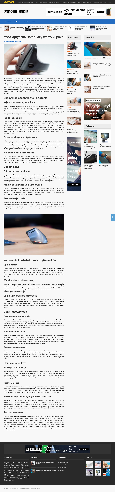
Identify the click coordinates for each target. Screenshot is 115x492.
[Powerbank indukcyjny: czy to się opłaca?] (57, 449)
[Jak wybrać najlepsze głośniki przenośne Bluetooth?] (78, 11)
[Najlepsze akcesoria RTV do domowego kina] (99, 472)
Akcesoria (25, 22)
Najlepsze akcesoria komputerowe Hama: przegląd (101, 28)
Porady (33, 22)
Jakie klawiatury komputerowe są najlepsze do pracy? (89, 146)
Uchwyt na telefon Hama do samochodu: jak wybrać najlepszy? (38, 28)
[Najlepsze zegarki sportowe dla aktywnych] (97, 109)
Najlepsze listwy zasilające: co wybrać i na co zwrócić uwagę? (72, 2)
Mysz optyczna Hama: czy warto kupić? (73, 54)
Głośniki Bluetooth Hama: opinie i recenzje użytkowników (90, 166)
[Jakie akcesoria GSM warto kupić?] (74, 164)
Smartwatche (8, 22)
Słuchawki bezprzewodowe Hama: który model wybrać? (60, 28)
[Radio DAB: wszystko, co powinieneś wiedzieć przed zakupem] (107, 464)
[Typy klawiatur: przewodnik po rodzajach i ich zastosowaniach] (99, 464)
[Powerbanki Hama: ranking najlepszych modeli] (90, 472)
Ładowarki (17, 22)
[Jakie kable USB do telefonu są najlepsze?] (107, 472)
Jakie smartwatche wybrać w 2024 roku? (19, 2)
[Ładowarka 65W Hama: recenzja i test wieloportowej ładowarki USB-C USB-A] (90, 464)
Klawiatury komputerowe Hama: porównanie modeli (17, 28)
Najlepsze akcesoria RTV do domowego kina (105, 145)
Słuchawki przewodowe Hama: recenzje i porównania (81, 28)
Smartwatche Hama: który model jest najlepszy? (43, 2)
